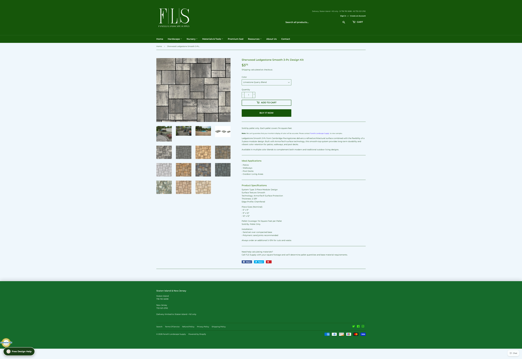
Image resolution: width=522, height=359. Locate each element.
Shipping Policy (219, 327)
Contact (285, 39)
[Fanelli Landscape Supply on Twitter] (353, 327)
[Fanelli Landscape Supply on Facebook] (358, 327)
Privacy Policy (203, 327)
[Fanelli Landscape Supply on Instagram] (363, 327)
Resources (254, 39)
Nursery (191, 39)
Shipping (246, 69)
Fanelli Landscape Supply (174, 334)
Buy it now (267, 113)
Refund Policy (188, 327)
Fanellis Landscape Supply (319, 133)
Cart (359, 22)
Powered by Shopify (197, 334)
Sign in (343, 16)
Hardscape (174, 39)
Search (159, 327)
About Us (271, 39)
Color (244, 77)
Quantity (246, 89)
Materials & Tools (212, 39)
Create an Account (358, 16)
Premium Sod (235, 39)
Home (159, 39)
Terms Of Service (172, 327)
